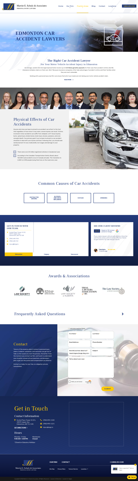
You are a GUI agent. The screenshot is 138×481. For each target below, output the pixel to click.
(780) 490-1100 (48, 420)
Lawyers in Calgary (67, 478)
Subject (95, 350)
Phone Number (97, 342)
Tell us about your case (77, 359)
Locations (84, 469)
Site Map (52, 469)
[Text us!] (132, 477)
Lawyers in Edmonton (56, 478)
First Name (72, 333)
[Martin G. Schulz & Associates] (24, 7)
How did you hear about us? (78, 350)
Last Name (96, 333)
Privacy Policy (61, 469)
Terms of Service (73, 469)
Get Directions (20, 428)
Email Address (74, 342)
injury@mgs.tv (48, 427)
